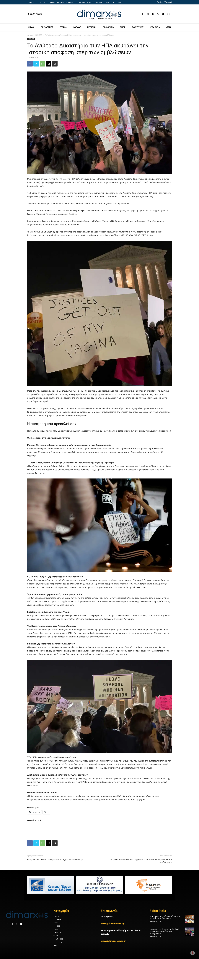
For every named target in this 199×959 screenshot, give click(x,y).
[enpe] (148, 885)
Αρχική (30, 35)
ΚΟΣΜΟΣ (38, 35)
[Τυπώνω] (55, 64)
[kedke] (50, 885)
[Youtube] (163, 14)
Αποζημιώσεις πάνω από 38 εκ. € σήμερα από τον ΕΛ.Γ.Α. (165, 917)
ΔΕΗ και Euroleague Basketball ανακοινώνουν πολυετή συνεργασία (164, 931)
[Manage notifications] (192, 953)
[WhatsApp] (42, 64)
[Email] (48, 64)
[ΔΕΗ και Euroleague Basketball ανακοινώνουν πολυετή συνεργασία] (189, 932)
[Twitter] (158, 14)
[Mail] (152, 14)
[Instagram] (147, 14)
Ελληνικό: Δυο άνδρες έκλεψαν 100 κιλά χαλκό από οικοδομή (55, 859)
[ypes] (99, 885)
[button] (168, 14)
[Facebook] (142, 14)
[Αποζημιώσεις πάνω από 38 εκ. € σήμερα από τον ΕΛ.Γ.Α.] (189, 919)
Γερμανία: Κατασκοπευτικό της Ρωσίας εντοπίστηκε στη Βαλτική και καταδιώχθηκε (141, 861)
